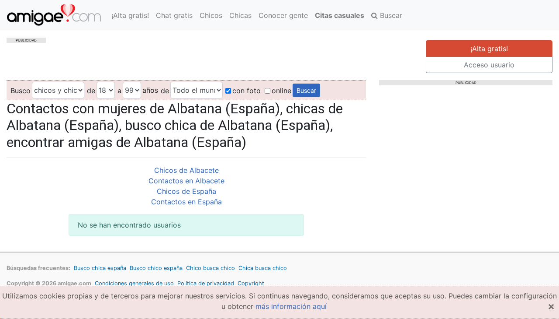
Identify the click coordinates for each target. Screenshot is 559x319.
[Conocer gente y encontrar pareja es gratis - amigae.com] (54, 15)
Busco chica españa (100, 268)
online (281, 90)
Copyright (251, 283)
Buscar (390, 15)
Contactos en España (186, 201)
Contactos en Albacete (186, 180)
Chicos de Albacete (186, 170)
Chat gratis (174, 15)
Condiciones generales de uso (134, 283)
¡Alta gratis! (130, 15)
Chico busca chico (210, 268)
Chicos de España (186, 191)
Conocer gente (283, 15)
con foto (246, 90)
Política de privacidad (205, 283)
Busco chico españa (156, 268)
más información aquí (291, 306)
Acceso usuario (489, 64)
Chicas (240, 15)
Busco (20, 90)
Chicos (211, 15)
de (91, 90)
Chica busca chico (262, 268)
